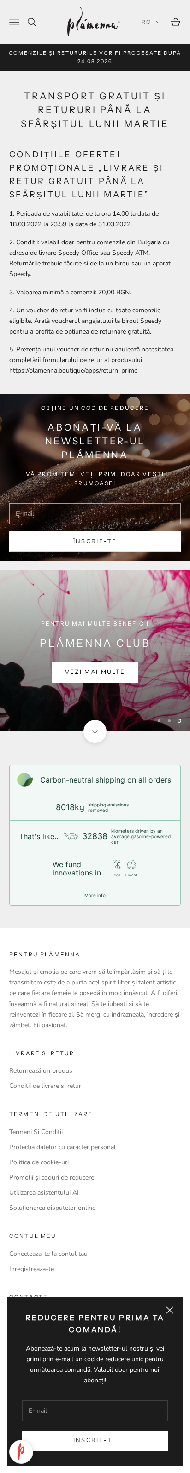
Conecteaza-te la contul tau (48, 1253)
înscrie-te (95, 541)
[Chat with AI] (21, 1452)
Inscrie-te (95, 1440)
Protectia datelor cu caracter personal (62, 1147)
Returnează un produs (40, 1070)
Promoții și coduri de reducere (51, 1177)
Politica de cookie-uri (39, 1162)
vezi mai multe (95, 672)
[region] (95, 650)
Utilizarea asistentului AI (44, 1192)
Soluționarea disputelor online (52, 1207)
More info (95, 895)
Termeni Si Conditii (36, 1132)
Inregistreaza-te (31, 1269)
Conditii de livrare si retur (45, 1086)
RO (146, 21)
